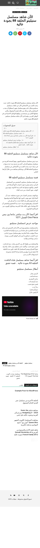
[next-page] (32, 440)
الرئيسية (36, 8)
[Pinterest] (20, 33)
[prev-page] (36, 440)
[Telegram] (11, 33)
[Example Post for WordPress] (33, 393)
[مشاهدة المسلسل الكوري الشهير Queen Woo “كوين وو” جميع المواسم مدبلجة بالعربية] (33, 422)
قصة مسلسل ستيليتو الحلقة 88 (12, 133)
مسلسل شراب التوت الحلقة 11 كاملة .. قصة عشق (13, 376)
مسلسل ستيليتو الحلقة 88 (9, 365)
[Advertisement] (20, 81)
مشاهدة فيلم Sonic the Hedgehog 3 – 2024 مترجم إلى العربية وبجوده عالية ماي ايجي (26, 412)
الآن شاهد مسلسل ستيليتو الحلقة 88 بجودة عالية (17, 131)
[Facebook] (29, 33)
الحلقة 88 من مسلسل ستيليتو (16, 363)
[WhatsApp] (15, 33)
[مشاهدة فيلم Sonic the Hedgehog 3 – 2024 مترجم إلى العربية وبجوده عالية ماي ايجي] (33, 412)
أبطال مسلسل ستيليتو (9, 147)
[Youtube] (14, 495)
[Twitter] (25, 33)
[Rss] (11, 495)
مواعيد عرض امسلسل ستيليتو (12, 140)
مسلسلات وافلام (20, 8)
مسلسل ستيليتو (28, 363)
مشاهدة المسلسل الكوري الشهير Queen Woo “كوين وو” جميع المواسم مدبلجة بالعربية (26, 422)
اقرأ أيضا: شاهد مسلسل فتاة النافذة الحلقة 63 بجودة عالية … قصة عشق (19, 143)
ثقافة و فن (29, 8)
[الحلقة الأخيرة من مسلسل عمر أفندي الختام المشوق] (33, 402)
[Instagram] (19, 495)
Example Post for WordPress (26, 391)
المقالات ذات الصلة (31, 385)
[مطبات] (28, 3)
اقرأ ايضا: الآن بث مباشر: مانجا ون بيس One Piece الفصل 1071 (18, 137)
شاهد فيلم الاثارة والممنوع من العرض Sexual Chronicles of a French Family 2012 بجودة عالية (26, 432)
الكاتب (21, 385)
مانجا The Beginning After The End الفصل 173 (29, 375)
